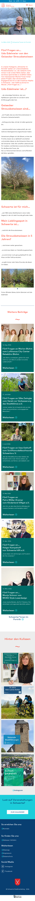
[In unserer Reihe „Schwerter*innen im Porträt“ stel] (17, 669)
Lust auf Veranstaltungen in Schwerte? (17, 801)
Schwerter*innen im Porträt (21, 42)
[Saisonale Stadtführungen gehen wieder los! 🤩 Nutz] (17, 736)
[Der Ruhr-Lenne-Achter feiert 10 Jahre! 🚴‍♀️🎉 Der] (17, 702)
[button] (3, 279)
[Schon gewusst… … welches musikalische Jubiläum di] (17, 770)
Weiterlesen (8, 368)
